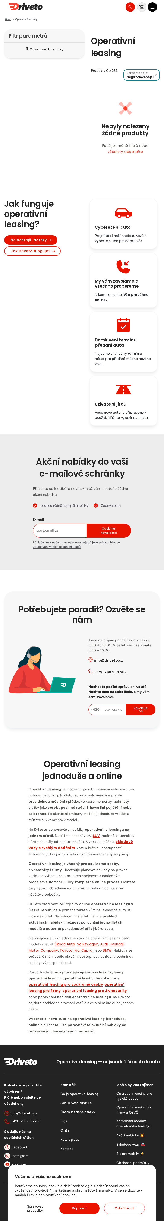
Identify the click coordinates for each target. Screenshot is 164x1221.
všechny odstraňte (125, 151)
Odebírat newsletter (109, 530)
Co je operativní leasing (79, 1094)
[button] (152, 7)
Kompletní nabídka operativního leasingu (133, 1123)
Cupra (86, 950)
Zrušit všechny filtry (46, 49)
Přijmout (79, 1208)
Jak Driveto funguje (76, 1103)
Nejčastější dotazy (29, 239)
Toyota (66, 950)
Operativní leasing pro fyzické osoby (134, 1096)
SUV (96, 835)
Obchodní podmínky (132, 1163)
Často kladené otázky (77, 1112)
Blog (64, 1121)
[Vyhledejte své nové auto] (130, 7)
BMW (107, 950)
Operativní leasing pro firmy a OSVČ (134, 1110)
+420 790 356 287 (110, 672)
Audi (104, 944)
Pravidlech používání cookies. (51, 1195)
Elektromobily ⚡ (130, 1153)
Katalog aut (69, 1139)
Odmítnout (124, 1208)
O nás (65, 1130)
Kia (77, 950)
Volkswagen (87, 944)
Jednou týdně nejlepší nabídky (64, 505)
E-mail (38, 519)
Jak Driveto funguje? (30, 251)
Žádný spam (111, 505)
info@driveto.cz (108, 660)
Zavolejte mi (141, 709)
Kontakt (66, 1148)
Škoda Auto (65, 944)
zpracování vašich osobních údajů (57, 547)
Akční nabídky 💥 (130, 1135)
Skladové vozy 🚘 (130, 1144)
